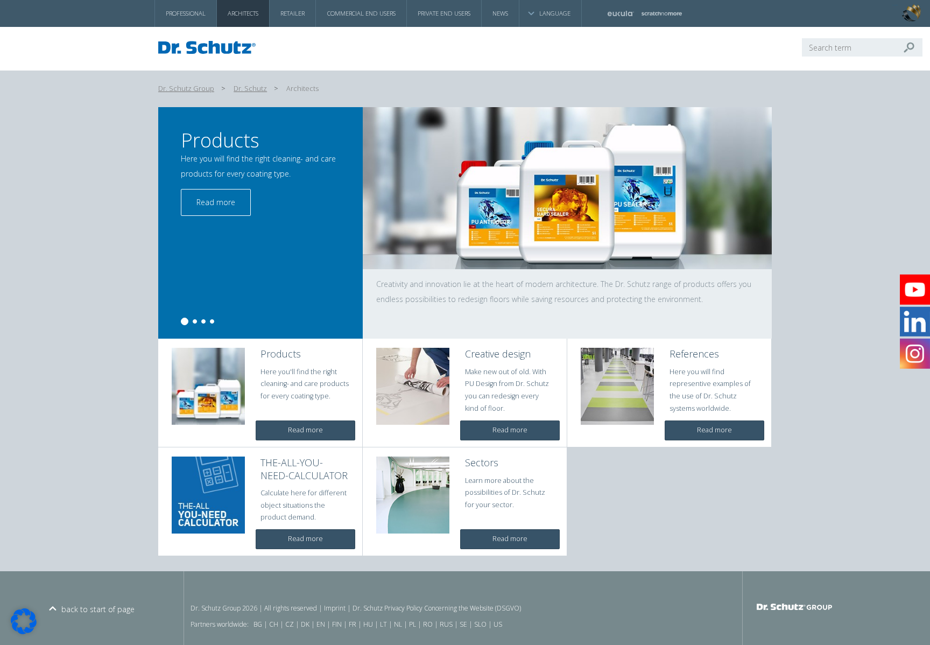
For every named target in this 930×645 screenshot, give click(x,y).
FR (352, 624)
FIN (337, 624)
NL (398, 624)
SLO (480, 624)
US (498, 624)
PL (412, 624)
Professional (186, 13)
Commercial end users (361, 13)
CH (273, 624)
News (500, 13)
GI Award (895, 5)
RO (428, 624)
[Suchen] (913, 47)
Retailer (292, 13)
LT (383, 624)
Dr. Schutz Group (186, 88)
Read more (207, 202)
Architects (243, 13)
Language (554, 13)
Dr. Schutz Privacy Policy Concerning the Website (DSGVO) (437, 608)
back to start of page (98, 609)
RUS (446, 624)
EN (320, 624)
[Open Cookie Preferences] (24, 631)
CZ (289, 624)
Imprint (335, 608)
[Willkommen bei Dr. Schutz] (210, 47)
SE (463, 624)
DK (305, 624)
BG (257, 624)
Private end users (444, 13)
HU (368, 624)
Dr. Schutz (250, 88)
